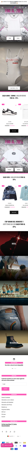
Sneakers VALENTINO (9, 123)
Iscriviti (5, 389)
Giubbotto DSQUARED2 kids (9, 205)
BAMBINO (9, 169)
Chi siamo (4, 414)
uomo (10, 38)
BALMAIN (26, 203)
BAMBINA (18, 169)
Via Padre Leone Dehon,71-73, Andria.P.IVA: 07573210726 (9, 425)
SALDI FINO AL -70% (14, 88)
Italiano (18, 436)
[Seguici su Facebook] (2, 431)
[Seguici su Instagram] (6, 431)
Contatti (3, 416)
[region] (14, 362)
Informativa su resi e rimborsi (8, 400)
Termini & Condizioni (6, 397)
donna (18, 38)
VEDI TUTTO (14, 131)
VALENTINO (9, 121)
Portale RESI (20, 365)
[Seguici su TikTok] (10, 431)
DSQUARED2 (9, 203)
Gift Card (3, 412)
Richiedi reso (4, 407)
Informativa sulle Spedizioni (7, 402)
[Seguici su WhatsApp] (14, 431)
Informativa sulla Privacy (7, 404)
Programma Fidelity (6, 409)
